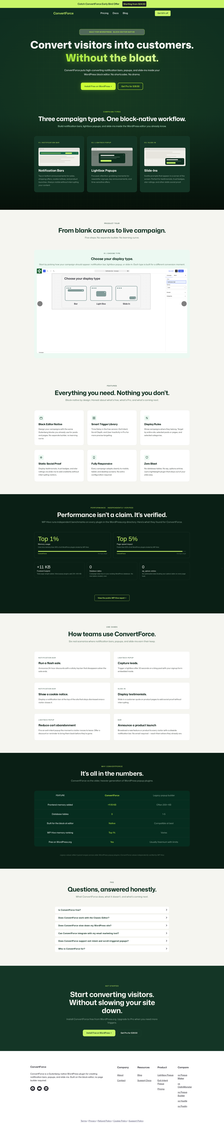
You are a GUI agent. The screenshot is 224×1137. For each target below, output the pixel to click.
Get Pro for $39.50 (130, 86)
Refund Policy (105, 1120)
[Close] (222, 568)
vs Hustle (182, 1100)
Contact (121, 1080)
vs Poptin (182, 1106)
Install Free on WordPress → (98, 86)
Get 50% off (163, 13)
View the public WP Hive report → (112, 598)
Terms (84, 1120)
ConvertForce (63, 13)
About (120, 1075)
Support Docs (144, 1080)
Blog (139, 1075)
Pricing (161, 1088)
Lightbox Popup (165, 1075)
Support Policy (136, 1120)
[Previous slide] (40, 303)
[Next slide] (184, 303)
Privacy (92, 1120)
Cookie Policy (120, 1120)
